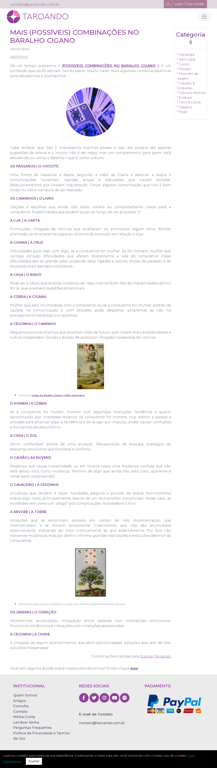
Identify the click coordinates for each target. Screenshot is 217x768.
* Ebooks (184, 69)
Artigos (19, 701)
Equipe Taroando (155, 656)
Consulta (21, 706)
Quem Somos (25, 695)
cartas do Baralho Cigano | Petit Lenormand (58, 395)
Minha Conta (24, 717)
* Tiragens (184, 107)
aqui (134, 668)
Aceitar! (33, 761)
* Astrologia (186, 55)
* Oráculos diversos (191, 93)
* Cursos (183, 64)
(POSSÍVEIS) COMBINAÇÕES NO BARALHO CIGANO (109, 66)
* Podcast (184, 97)
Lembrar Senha (26, 722)
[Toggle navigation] (204, 16)
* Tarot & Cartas (189, 102)
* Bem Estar (186, 59)
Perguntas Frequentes (32, 728)
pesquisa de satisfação (51, 604)
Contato (20, 712)
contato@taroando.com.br (102, 723)
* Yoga (182, 112)
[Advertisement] (190, 188)
